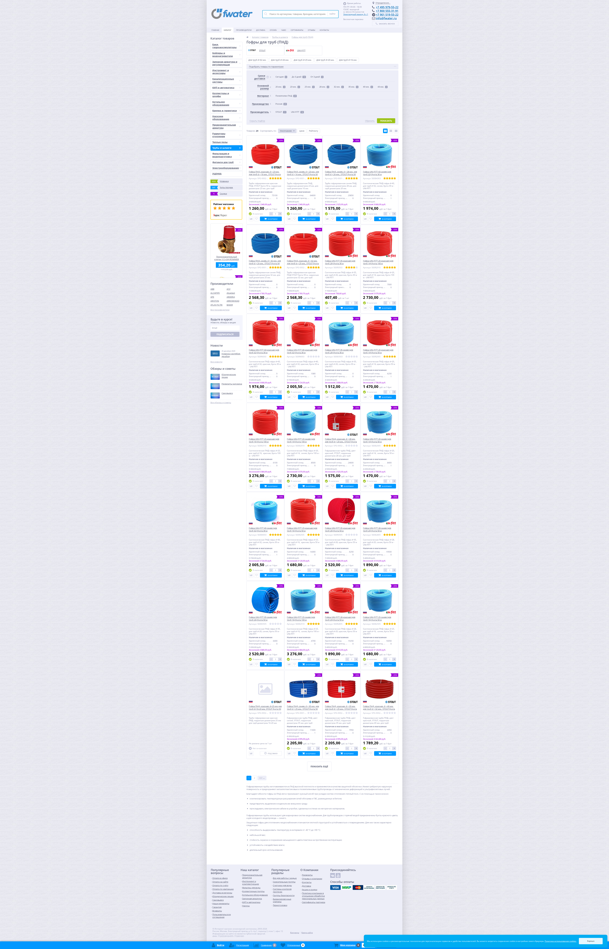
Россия (280, 103)
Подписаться (224, 334)
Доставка (260, 30)
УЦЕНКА (217, 173)
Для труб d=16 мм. (348, 59)
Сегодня (280, 76)
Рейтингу (313, 130)
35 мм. (353, 86)
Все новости (216, 362)
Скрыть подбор (257, 121)
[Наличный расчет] (369, 887)
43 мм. (382, 86)
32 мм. (338, 86)
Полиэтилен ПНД (285, 95)
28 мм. (323, 86)
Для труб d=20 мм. (325, 59)
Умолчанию (286, 130)
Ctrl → (262, 778)
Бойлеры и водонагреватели (222, 54)
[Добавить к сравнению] (251, 219)
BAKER (230, 304)
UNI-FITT (297, 111)
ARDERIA (231, 297)
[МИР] (346, 887)
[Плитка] (385, 131)
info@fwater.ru (386, 18)
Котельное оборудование (220, 103)
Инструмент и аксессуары (220, 72)
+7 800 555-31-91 (387, 11)
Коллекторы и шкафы (220, 95)
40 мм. (367, 86)
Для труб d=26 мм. (280, 59)
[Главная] (247, 37)
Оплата (273, 30)
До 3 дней (298, 76)
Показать (386, 120)
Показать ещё (319, 766)
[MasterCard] (358, 887)
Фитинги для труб (223, 162)
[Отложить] (256, 219)
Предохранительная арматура (224, 126)
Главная (215, 30)
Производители (244, 30)
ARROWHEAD (233, 300)
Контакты (324, 30)
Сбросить (370, 121)
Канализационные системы (223, 80)
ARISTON (214, 300)
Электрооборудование (225, 167)
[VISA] (335, 887)
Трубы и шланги (221, 147)
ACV (228, 289)
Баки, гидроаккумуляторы (224, 46)
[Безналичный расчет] (391, 887)
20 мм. (280, 86)
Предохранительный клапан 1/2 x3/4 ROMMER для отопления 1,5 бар (226, 258)
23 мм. (294, 86)
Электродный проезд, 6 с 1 (355, 14)
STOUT (280, 111)
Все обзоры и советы (220, 402)
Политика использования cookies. (560, 941)
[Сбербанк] (380, 887)
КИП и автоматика (223, 87)
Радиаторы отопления (218, 135)
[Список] (390, 131)
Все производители (219, 310)
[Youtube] (338, 875)
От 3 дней (317, 76)
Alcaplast (231, 293)
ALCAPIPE (215, 293)
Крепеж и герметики (224, 110)
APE (212, 297)
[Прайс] (396, 131)
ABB (212, 289)
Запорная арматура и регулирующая (224, 63)
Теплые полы (220, 142)
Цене (301, 130)
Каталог (227, 30)
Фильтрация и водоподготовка (222, 155)
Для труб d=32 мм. (257, 59)
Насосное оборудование (220, 118)
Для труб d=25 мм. (303, 59)
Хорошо (590, 941)
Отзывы (311, 30)
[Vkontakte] (332, 875)
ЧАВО (283, 30)
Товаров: (250, 130)
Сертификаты (297, 30)
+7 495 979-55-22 (387, 7)
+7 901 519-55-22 (387, 14)
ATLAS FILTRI (216, 304)
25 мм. (309, 86)
